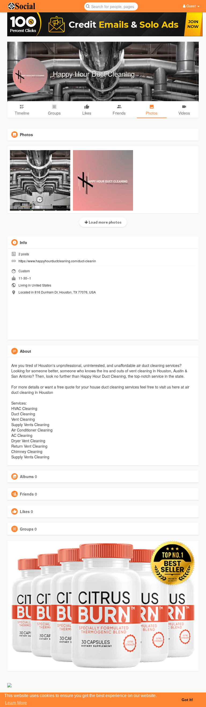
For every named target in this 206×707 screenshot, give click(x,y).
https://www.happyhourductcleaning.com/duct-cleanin (57, 261)
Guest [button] (191, 5)
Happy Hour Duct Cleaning (94, 74)
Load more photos (105, 222)
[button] (111, 6)
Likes (25, 511)
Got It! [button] (187, 700)
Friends (27, 494)
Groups (27, 529)
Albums (27, 476)
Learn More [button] (16, 703)
